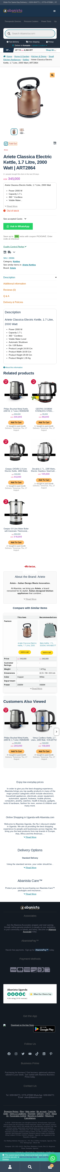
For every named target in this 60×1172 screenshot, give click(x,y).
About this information (14, 367)
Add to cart (25, 652)
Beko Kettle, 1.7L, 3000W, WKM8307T (48, 644)
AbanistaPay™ (42, 950)
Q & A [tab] (6, 296)
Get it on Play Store (46, 1157)
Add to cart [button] (16, 422)
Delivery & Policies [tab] (13, 302)
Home (9, 56)
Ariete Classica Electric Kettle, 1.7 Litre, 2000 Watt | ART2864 (27, 644)
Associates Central (18, 1116)
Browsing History (11, 1111)
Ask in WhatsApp (19, 226)
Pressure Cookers (31, 21)
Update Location (39, 45)
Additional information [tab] (14, 283)
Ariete (13, 268)
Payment (31, 1114)
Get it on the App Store (28, 1157)
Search (30, 1167)
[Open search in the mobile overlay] (30, 33)
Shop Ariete (51, 50)
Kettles (26, 60)
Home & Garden (21, 56)
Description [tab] (9, 277)
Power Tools (46, 21)
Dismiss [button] (5, 1159)
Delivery (40, 1114)
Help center (30, 1111)
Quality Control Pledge (14, 246)
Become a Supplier (36, 1116)
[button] (52, 75)
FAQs (47, 1114)
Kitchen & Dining (38, 56)
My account (41, 1111)
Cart (46, 1165)
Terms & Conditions (18, 1114)
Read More (12, 206)
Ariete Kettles (29, 265)
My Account (10, 1167)
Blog (22, 1111)
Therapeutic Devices (13, 21)
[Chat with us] (52, 1158)
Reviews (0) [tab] (9, 290)
